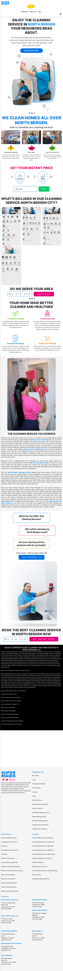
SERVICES (24, 12)
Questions (4, 846)
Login (31, 6)
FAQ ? (40, 12)
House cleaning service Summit (42, 858)
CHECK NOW (43, 294)
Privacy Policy (36, 874)
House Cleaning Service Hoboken (42, 838)
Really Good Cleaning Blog (9, 891)
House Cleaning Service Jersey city (43, 842)
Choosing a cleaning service (10, 850)
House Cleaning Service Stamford (42, 850)
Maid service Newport (8, 874)
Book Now (35, 775)
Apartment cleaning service (40, 812)
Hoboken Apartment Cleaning (10, 866)
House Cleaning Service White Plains (43, 854)
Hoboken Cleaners (38, 862)
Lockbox (35, 792)
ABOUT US (32, 12)
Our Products (36, 788)
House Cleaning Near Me (9, 883)
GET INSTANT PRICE (31, 50)
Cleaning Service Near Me (9, 862)
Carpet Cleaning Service (8, 887)
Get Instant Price (44, 639)
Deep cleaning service (39, 816)
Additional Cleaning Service (40, 879)
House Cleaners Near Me (40, 804)
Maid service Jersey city (39, 866)
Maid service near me (8, 858)
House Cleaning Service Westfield (42, 846)
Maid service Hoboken (8, 879)
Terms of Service (37, 808)
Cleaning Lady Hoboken (39, 829)
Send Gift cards (37, 800)
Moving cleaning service (39, 820)
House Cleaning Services (9, 838)
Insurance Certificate (38, 784)
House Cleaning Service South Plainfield (44, 870)
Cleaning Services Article (9, 842)
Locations (4, 854)
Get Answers (29, 557)
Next (44, 189)
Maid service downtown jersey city (12, 870)
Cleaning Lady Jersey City (40, 825)
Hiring (34, 796)
